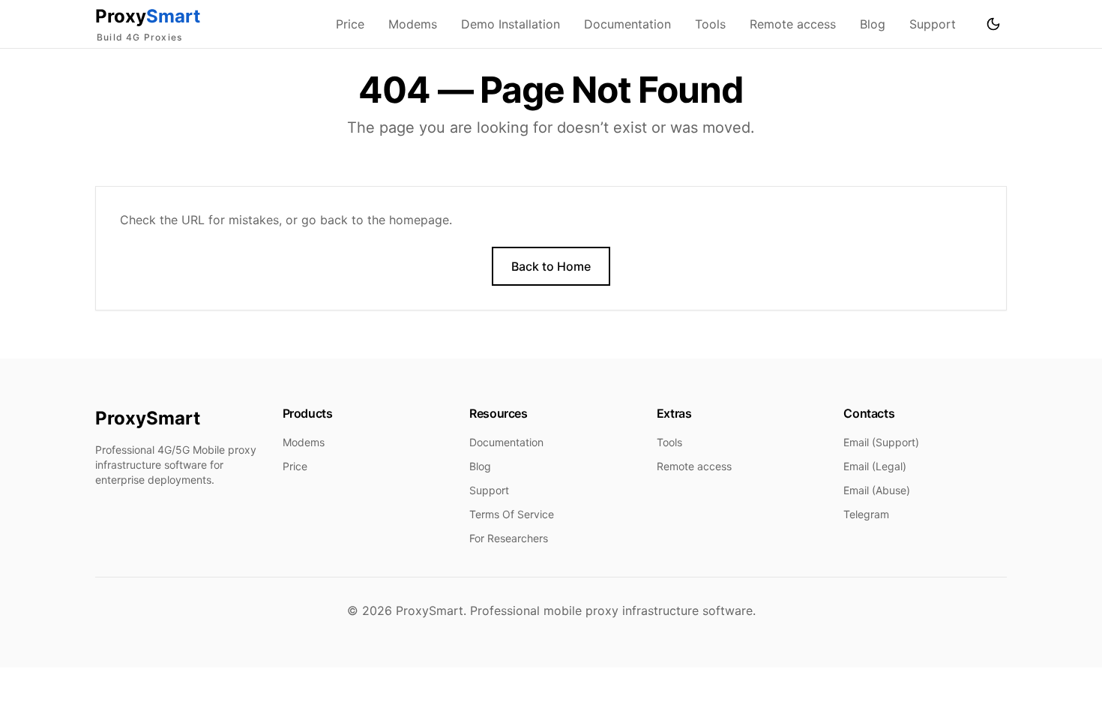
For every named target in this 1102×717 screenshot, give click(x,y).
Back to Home (551, 266)
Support (932, 24)
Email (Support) (881, 442)
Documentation (627, 24)
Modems (412, 24)
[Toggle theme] (993, 24)
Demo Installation (510, 24)
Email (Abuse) (876, 490)
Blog (872, 24)
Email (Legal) (874, 466)
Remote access (793, 24)
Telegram (866, 514)
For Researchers (508, 538)
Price (350, 24)
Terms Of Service (511, 514)
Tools (710, 24)
